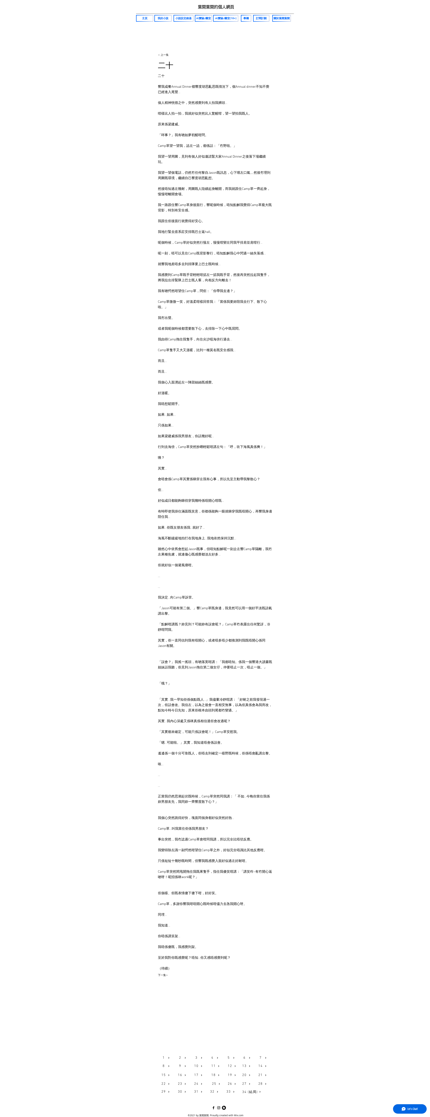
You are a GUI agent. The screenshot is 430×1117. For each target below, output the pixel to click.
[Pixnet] (224, 1108)
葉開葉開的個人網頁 (216, 7)
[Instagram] (219, 1108)
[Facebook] (213, 1108)
